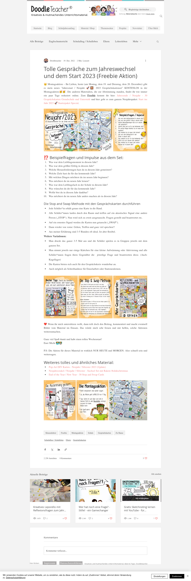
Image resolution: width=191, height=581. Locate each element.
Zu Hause (119, 433)
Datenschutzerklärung (15, 577)
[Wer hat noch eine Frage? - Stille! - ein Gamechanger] (95, 490)
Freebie (64, 433)
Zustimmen (177, 576)
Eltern (106, 41)
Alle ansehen (156, 474)
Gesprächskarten (104, 433)
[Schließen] (187, 576)
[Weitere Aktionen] (145, 60)
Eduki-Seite (150, 14)
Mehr (135, 41)
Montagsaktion (77, 433)
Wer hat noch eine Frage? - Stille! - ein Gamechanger (94, 508)
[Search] (161, 16)
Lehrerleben (121, 41)
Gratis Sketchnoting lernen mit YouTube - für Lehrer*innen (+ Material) (139, 508)
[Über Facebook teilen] (45, 449)
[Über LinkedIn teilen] (58, 449)
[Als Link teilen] (65, 449)
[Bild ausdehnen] (61, 130)
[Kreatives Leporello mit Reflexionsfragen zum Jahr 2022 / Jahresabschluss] (50, 490)
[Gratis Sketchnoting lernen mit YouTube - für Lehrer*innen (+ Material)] (141, 490)
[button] (157, 41)
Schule (90, 433)
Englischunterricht (58, 41)
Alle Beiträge (36, 41)
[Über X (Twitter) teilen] (52, 449)
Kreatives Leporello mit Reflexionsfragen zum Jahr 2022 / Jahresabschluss (48, 508)
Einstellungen (160, 576)
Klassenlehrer (51, 433)
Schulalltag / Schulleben (85, 41)
